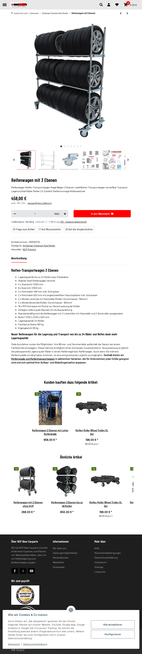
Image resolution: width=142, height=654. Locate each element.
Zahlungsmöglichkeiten (65, 552)
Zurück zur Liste (21, 13)
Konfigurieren (113, 634)
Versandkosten (61, 557)
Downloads (59, 567)
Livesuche (99, 571)
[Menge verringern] (14, 213)
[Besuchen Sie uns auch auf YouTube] (31, 571)
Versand (20, 649)
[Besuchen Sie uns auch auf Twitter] (23, 571)
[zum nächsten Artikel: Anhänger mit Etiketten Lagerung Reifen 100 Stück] (127, 13)
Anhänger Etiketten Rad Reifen (39, 245)
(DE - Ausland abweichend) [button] (73, 221)
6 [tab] (77, 146)
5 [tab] (74, 146)
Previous (14, 159)
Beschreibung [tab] (19, 258)
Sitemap (98, 567)
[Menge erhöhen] (64, 213)
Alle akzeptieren (112, 624)
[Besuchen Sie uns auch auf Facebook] (14, 571)
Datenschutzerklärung (35, 644)
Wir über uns (59, 548)
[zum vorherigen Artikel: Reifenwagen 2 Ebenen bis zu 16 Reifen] (120, 13)
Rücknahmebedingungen (107, 552)
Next (128, 159)
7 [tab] (81, 146)
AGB (96, 548)
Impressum (14, 644)
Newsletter (58, 562)
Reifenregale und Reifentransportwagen (33, 358)
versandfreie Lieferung (39, 203)
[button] (102, 5)
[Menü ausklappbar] (5, 3)
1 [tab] (61, 146)
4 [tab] (71, 146)
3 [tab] (68, 146)
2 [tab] (64, 146)
